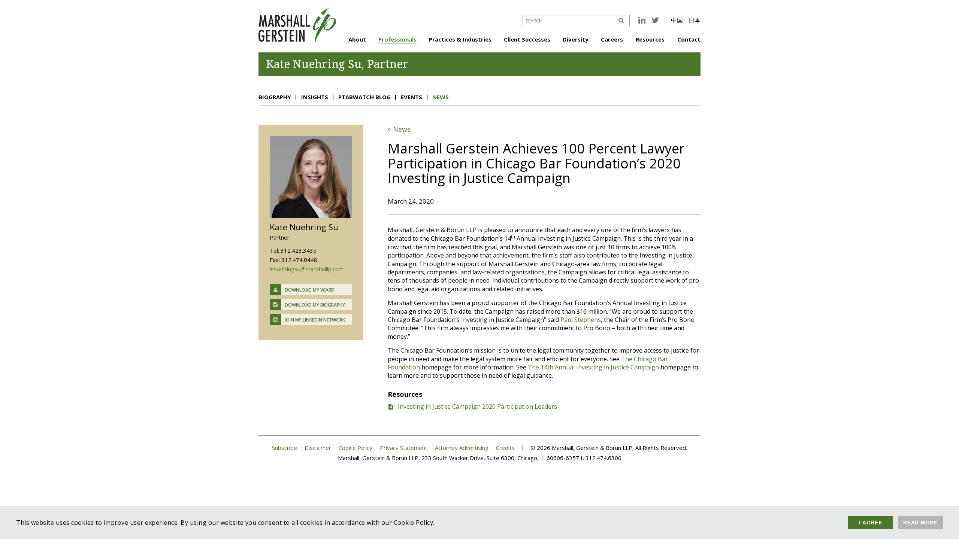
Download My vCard (310, 290)
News (440, 97)
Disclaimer (318, 448)
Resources (650, 39)
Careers (612, 39)
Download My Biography (315, 305)
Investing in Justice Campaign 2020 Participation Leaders (477, 406)
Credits (505, 448)
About (357, 39)
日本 (695, 20)
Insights (314, 97)
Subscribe (284, 448)
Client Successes (527, 39)
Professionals (397, 39)
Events (411, 97)
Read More (920, 523)
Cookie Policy (355, 448)
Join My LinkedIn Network (315, 320)
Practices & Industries (460, 39)
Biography (274, 97)
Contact (689, 39)
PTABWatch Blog (364, 97)
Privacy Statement (403, 448)
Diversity (576, 39)
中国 (677, 20)
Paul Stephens (580, 320)
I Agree (870, 523)
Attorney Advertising (461, 448)
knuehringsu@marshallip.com (307, 268)
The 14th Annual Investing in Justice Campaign (593, 367)
